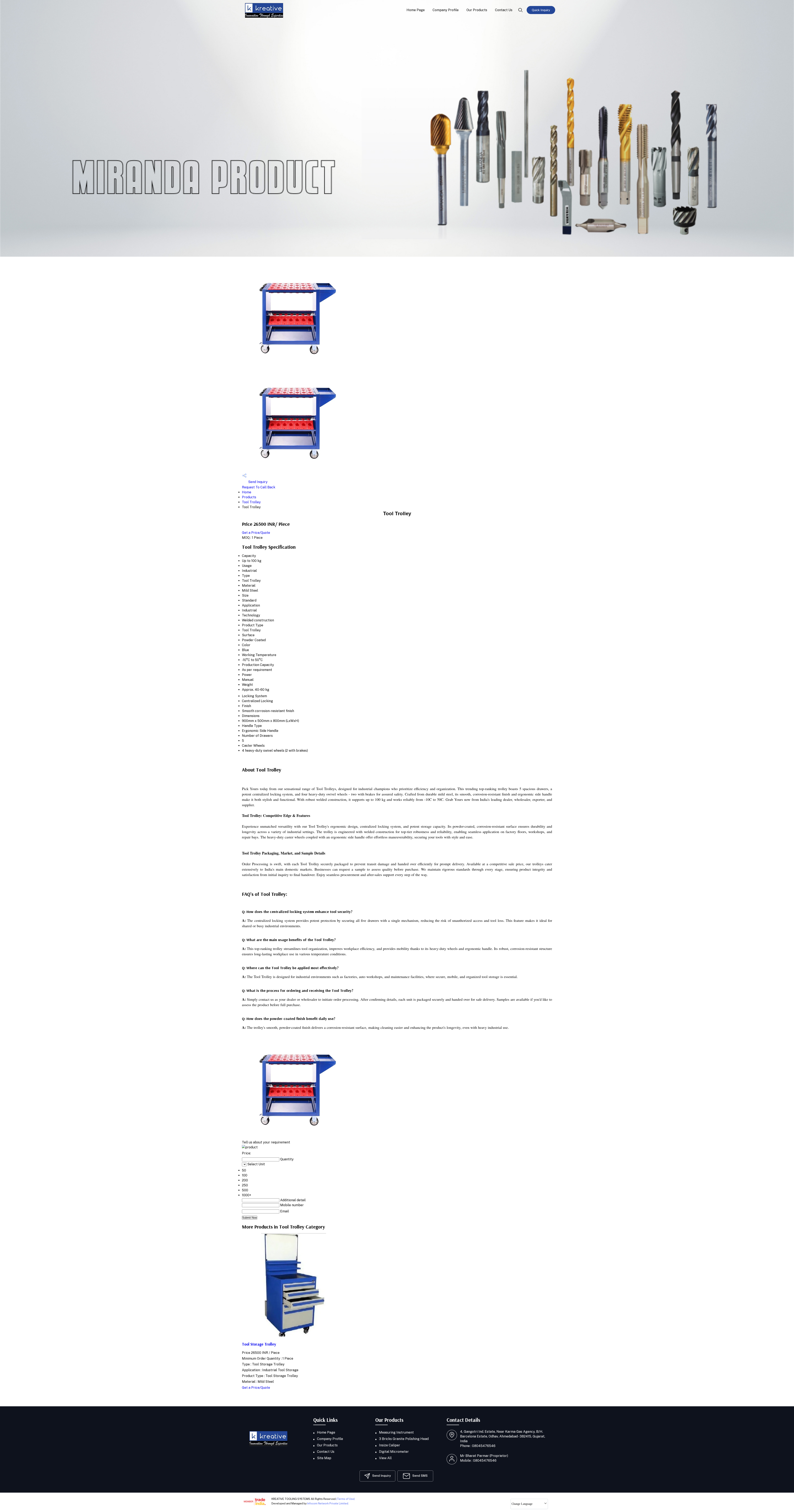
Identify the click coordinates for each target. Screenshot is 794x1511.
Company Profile (446, 10)
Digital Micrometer (394, 1452)
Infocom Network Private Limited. (328, 1503)
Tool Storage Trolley (259, 1344)
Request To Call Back (258, 487)
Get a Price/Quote (256, 533)
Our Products (476, 10)
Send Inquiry (257, 482)
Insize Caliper (389, 1445)
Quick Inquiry (541, 10)
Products (249, 497)
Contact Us (503, 10)
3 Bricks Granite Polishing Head (404, 1439)
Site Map (324, 1458)
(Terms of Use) (345, 1498)
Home (246, 492)
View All (385, 1458)
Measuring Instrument (396, 1432)
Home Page (416, 10)
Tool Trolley (251, 502)
